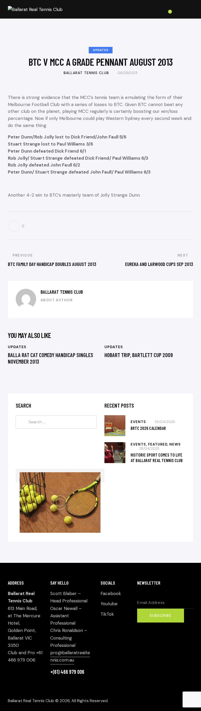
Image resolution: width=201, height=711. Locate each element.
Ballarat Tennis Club (62, 292)
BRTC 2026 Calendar (148, 428)
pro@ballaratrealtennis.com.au (70, 656)
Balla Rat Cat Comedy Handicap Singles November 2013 (50, 358)
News (175, 444)
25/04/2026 (165, 422)
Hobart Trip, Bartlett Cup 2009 (138, 355)
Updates (100, 50)
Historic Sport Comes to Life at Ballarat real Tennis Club (157, 457)
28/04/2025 (149, 448)
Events (138, 422)
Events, (139, 444)
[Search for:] (56, 422)
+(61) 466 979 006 (67, 672)
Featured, (158, 444)
